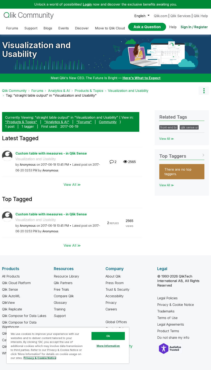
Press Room (115, 283)
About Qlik (113, 276)
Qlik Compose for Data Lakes (24, 316)
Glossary (60, 303)
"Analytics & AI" (56, 122)
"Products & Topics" (21, 122)
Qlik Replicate (12, 309)
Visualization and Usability (36, 49)
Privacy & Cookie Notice (175, 305)
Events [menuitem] (63, 28)
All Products (11, 276)
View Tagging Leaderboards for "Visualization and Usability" (182, 154)
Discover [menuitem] (82, 28)
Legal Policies (167, 298)
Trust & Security (117, 289)
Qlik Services (180, 16)
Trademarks (166, 311)
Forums (37, 91)
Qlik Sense (10, 289)
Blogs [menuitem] (47, 28)
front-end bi (168, 127)
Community (108, 122)
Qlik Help (201, 16)
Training (59, 309)
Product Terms (168, 331)
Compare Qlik (64, 296)
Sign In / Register (194, 27)
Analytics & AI (59, 91)
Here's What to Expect (142, 78)
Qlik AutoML (11, 296)
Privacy (111, 303)
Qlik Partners (63, 283)
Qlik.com (160, 16)
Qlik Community (14, 91)
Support (60, 316)
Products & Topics (89, 91)
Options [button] (204, 91)
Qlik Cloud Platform (16, 283)
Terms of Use (167, 318)
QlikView (8, 303)
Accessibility (115, 296)
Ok (108, 336)
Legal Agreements (170, 324)
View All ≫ (72, 184)
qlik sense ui (189, 127)
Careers (111, 309)
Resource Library (66, 276)
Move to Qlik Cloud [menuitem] (110, 28)
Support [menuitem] (30, 28)
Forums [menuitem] (12, 28)
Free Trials (61, 289)
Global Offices (116, 322)
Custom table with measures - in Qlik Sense (51, 153)
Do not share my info (173, 337)
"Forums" (84, 122)
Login (87, 4)
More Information (108, 345)
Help (173, 27)
